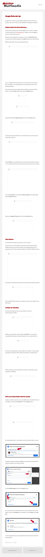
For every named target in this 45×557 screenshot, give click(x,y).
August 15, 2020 (8, 542)
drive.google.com (20, 32)
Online (15, 542)
